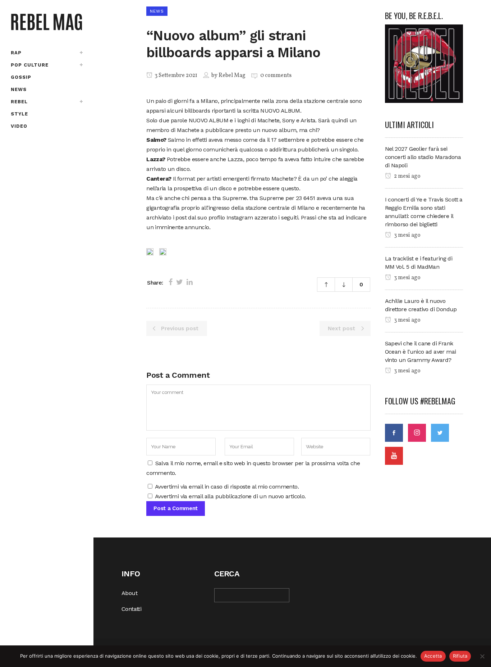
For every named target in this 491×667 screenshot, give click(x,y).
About (129, 593)
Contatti (131, 608)
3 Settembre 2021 (175, 76)
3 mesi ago (407, 235)
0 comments (276, 76)
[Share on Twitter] (179, 282)
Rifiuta (460, 656)
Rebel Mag (232, 76)
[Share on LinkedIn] (190, 282)
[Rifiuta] (482, 656)
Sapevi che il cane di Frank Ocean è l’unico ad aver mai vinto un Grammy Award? (420, 351)
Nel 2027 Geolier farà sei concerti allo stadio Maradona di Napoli (423, 157)
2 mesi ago (407, 176)
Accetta (433, 656)
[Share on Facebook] (171, 282)
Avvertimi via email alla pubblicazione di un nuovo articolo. (230, 496)
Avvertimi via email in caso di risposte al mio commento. (227, 486)
